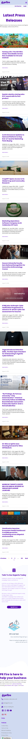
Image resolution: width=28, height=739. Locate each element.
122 (22, 558)
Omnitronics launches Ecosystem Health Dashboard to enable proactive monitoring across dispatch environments (13, 532)
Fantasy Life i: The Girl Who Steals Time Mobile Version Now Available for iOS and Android (12, 55)
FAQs (3, 718)
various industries (17, 684)
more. (22, 685)
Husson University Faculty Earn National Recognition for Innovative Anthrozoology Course (13, 266)
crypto (16, 685)
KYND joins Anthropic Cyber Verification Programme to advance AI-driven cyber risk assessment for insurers (13, 309)
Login (24, 6)
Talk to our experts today (14, 575)
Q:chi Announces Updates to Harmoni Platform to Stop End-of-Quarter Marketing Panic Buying (13, 138)
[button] (26, 2)
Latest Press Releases (14, 18)
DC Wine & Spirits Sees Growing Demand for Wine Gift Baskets (12, 446)
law (6, 685)
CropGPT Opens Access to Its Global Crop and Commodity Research (13, 181)
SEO (13, 685)
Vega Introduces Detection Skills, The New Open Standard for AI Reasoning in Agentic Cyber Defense (14, 353)
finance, (9, 685)
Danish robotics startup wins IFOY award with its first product (13, 96)
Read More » (5, 67)
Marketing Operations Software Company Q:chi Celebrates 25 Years (12, 223)
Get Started (18, 6)
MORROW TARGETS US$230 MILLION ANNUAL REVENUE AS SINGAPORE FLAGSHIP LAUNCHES (13, 487)
